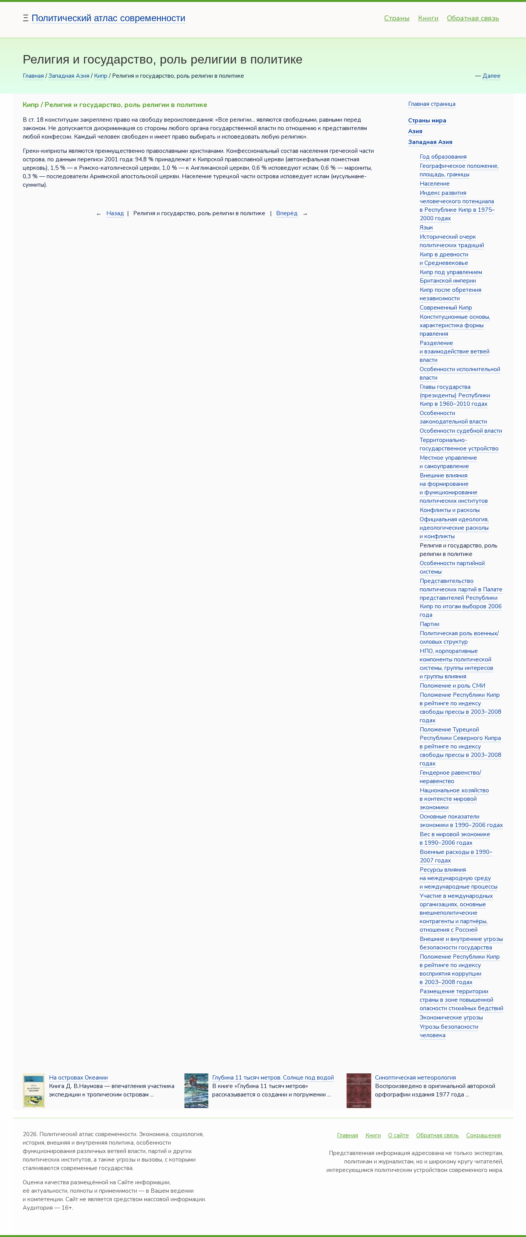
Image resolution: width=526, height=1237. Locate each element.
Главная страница (432, 104)
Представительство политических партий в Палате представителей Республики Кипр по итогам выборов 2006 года (461, 598)
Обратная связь (473, 18)
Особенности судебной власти (461, 431)
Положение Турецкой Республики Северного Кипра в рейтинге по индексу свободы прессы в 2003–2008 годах (460, 746)
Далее (491, 76)
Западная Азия (69, 76)
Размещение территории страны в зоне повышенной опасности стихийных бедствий (461, 1000)
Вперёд (287, 213)
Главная (33, 76)
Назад (115, 213)
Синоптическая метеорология (415, 1077)
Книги (428, 18)
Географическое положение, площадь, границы (459, 170)
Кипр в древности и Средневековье (444, 259)
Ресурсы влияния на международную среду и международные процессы (459, 878)
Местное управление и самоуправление (448, 462)
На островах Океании (78, 1077)
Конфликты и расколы (450, 510)
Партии (429, 624)
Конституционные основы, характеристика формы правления (455, 325)
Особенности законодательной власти (453, 417)
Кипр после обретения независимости (450, 294)
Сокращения (483, 1135)
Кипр (100, 76)
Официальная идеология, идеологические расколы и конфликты (454, 528)
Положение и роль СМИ (452, 686)
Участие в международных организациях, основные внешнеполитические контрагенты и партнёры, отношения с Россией (456, 913)
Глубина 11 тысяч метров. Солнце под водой (273, 1077)
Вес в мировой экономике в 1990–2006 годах (455, 838)
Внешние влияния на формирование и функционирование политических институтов (454, 488)
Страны (397, 18)
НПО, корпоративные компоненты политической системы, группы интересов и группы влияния (456, 663)
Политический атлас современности (108, 18)
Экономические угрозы (451, 1017)
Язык (426, 227)
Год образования (443, 157)
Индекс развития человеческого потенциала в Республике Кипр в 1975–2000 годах (457, 205)
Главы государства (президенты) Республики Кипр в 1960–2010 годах (455, 395)
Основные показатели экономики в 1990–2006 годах (461, 821)
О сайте (398, 1135)
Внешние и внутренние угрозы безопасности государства (461, 943)
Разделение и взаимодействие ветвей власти (454, 351)
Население (435, 183)
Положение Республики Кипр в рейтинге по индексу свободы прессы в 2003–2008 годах (460, 707)
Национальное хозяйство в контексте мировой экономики (454, 799)
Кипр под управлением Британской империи (451, 276)
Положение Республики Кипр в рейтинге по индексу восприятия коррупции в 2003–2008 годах (460, 969)
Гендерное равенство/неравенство (450, 777)
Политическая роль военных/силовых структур (459, 637)
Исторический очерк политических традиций (452, 241)
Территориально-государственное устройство (459, 444)
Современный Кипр (446, 307)
